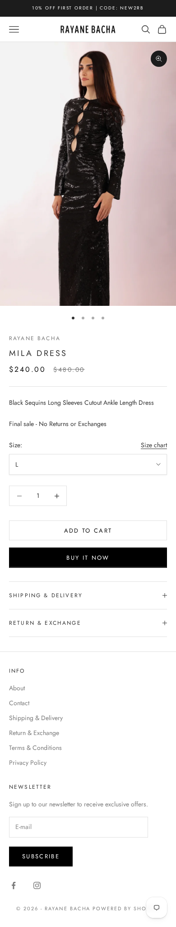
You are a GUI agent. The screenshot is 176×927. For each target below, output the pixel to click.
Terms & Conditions (35, 747)
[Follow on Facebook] (13, 885)
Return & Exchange (34, 732)
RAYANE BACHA (34, 338)
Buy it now (87, 557)
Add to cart (88, 530)
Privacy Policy (27, 762)
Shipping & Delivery (36, 717)
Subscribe (41, 856)
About (17, 688)
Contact (19, 702)
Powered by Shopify (126, 908)
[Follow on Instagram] (37, 885)
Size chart (154, 444)
